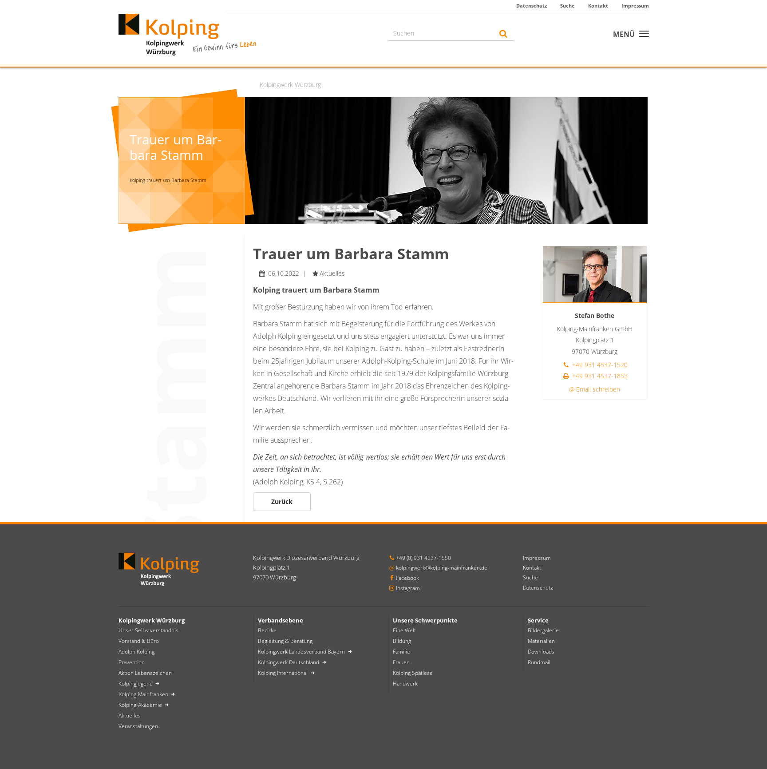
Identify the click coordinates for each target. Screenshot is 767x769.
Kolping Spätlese (413, 673)
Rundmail (539, 662)
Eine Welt (404, 630)
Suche (567, 5)
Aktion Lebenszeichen (145, 673)
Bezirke (267, 630)
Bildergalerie (543, 630)
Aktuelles (130, 715)
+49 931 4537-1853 (599, 376)
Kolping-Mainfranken (144, 694)
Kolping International (283, 673)
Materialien (541, 641)
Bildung (402, 641)
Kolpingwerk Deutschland (289, 662)
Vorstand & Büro (139, 641)
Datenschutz (531, 5)
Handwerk (405, 683)
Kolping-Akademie (141, 705)
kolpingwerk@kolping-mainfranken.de (441, 567)
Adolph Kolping (136, 651)
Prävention (132, 662)
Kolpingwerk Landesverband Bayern (302, 651)
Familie (401, 651)
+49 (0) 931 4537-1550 (423, 558)
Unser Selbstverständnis (148, 630)
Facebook (407, 578)
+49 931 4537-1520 (599, 365)
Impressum (635, 5)
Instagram (408, 588)
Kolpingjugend (136, 683)
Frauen (401, 662)
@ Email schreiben (594, 389)
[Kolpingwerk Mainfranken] (187, 33)
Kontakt (598, 5)
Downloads (541, 651)
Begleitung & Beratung (285, 641)
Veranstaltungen (138, 726)
